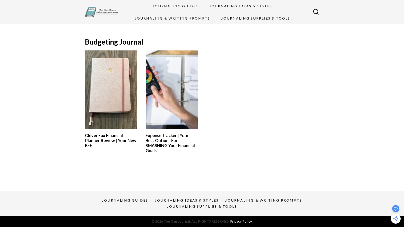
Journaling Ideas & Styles (240, 6)
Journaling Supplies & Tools (255, 18)
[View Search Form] (316, 12)
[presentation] (111, 89)
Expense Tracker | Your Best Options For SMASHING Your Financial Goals (170, 143)
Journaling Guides (175, 6)
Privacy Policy (241, 221)
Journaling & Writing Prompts (172, 18)
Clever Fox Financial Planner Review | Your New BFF (110, 140)
